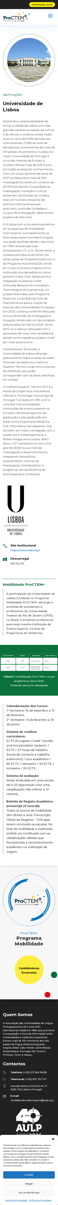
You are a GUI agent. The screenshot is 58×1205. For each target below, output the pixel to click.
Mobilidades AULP (42, 4)
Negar (29, 1183)
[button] (53, 1139)
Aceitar (29, 1174)
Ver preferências (29, 1192)
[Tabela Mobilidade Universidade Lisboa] (29, 671)
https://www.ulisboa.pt (25, 550)
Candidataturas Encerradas (29, 970)
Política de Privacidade (16, 1200)
